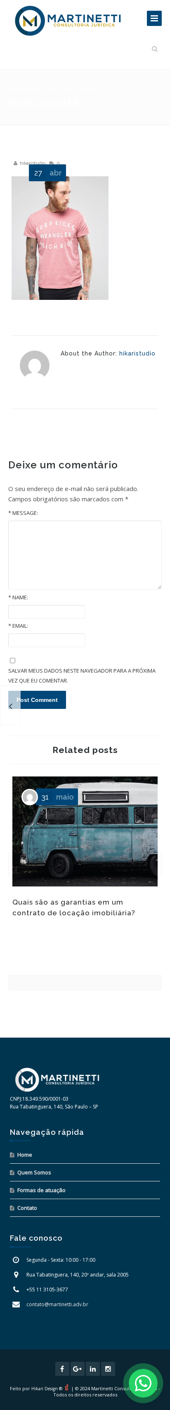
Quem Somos (34, 1172)
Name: (18, 597)
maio (57, 797)
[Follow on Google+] (78, 1369)
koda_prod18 (43, 89)
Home (15, 89)
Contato (27, 1207)
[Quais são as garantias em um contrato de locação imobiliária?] (10, 705)
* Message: (23, 513)
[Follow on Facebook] (62, 1369)
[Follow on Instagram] (108, 1369)
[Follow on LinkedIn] (93, 1369)
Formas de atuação (41, 1190)
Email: (18, 625)
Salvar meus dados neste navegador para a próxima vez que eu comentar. (82, 675)
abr (48, 172)
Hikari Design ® (46, 1388)
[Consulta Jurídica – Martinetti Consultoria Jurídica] (68, 20)
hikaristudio (32, 163)
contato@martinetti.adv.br (57, 1304)
